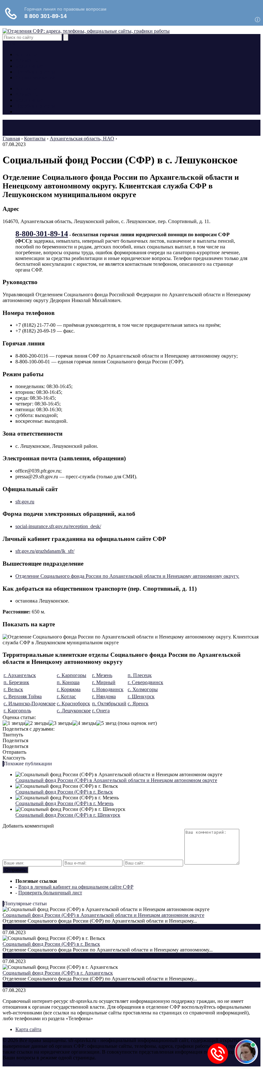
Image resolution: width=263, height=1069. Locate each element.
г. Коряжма (69, 689)
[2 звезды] (37, 723)
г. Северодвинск (145, 682)
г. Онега (101, 710)
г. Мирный (103, 682)
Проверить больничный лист (50, 892)
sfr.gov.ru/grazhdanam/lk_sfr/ (44, 551)
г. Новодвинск (107, 689)
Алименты (27, 60)
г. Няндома (104, 696)
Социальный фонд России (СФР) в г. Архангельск (58, 973)
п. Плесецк (140, 675)
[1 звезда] (14, 723)
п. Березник (16, 682)
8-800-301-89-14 (41, 234)
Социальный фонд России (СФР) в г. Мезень (64, 803)
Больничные (29, 66)
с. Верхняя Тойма (23, 696)
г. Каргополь (17, 710)
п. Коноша (68, 682)
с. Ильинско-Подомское (29, 703)
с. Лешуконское (74, 710)
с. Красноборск (73, 703)
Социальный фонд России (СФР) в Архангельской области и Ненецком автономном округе (116, 780)
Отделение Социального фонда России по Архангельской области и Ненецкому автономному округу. (127, 576)
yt (4, 43)
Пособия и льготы (35, 71)
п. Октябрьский (109, 703)
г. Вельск (13, 689)
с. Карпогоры (71, 675)
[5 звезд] (106, 723)
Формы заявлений (35, 77)
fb (8, 43)
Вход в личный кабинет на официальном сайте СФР (75, 887)
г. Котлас (66, 696)
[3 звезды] (60, 723)
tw (13, 43)
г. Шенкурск (141, 696)
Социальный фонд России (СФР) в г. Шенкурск (67, 815)
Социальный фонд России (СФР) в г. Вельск (64, 792)
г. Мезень (102, 675)
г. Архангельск (20, 675)
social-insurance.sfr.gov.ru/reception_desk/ (58, 526)
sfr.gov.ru (24, 501)
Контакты (26, 54)
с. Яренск (138, 703)
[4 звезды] (84, 723)
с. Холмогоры (143, 689)
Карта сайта (28, 1029)
